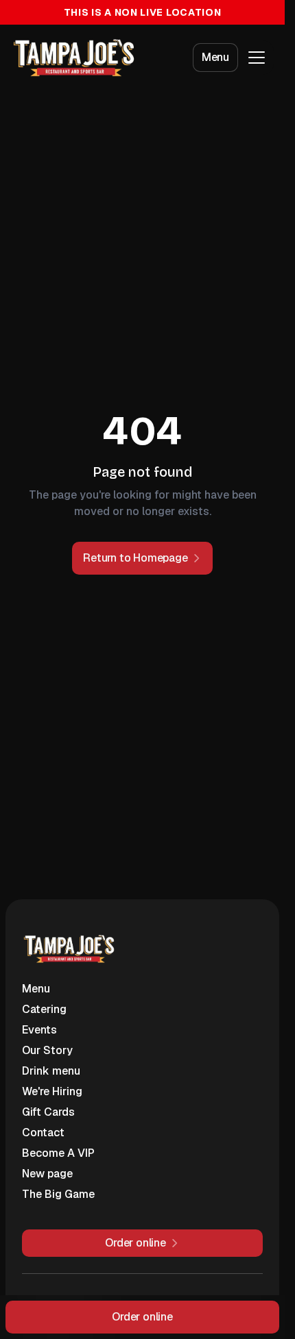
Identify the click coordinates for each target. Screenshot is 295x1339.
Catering (44, 1009)
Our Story (47, 1050)
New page (47, 1173)
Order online (142, 1317)
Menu (215, 57)
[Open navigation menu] (256, 57)
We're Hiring (52, 1091)
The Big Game (58, 1194)
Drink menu (51, 1071)
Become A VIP (58, 1153)
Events (39, 1030)
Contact (43, 1132)
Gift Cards (48, 1112)
